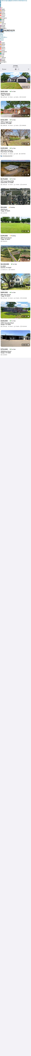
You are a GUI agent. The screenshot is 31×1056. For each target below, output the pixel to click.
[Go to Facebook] (0, 2)
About (1, 38)
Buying (1, 35)
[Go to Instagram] (0, 3)
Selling (1, 34)
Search (1, 33)
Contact (2, 40)
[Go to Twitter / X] (0, 4)
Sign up (1, 28)
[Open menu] (0, 63)
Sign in (4, 28)
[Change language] (1, 8)
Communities (3, 37)
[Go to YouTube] (0, 6)
